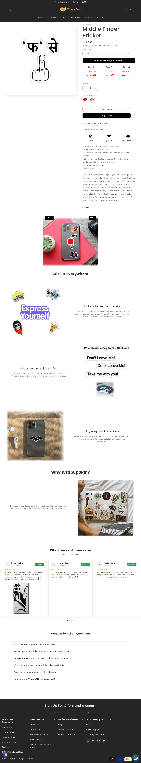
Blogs (60, 724)
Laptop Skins (8, 732)
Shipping (98, 45)
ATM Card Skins (9, 742)
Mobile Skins (7, 727)
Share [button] (87, 207)
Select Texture (89, 95)
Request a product (66, 734)
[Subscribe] (87, 712)
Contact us (35, 729)
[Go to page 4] (73, 620)
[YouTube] (98, 740)
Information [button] (37, 719)
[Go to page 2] (69, 620)
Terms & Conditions (39, 734)
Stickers (5, 747)
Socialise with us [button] (68, 719)
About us (34, 724)
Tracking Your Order (95, 734)
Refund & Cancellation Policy (40, 746)
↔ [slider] (70, 241)
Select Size (87, 49)
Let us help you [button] (95, 719)
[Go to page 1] (67, 620)
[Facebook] (93, 740)
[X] (104, 740)
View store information (94, 129)
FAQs (88, 724)
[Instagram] (88, 740)
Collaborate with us (67, 729)
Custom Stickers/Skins (12, 752)
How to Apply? (92, 729)
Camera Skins (8, 737)
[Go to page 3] (71, 620)
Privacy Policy (36, 739)
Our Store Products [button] (7, 721)
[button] (10, 10)
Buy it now (107, 115)
